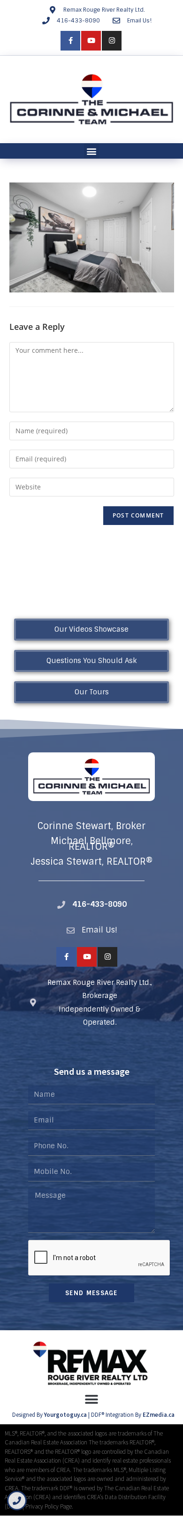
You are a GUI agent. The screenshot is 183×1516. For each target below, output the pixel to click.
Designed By (28, 1415)
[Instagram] (112, 41)
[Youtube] (91, 41)
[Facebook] (70, 41)
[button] (91, 151)
